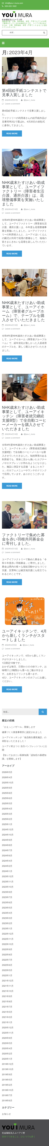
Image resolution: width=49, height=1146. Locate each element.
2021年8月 (7, 1001)
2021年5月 (7, 1011)
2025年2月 (7, 819)
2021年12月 (7, 980)
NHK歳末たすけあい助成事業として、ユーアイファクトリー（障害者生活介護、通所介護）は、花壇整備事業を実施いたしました (23, 193)
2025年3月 (7, 813)
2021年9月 (7, 996)
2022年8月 (7, 954)
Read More (12, 133)
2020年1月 (7, 1058)
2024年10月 (7, 834)
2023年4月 (7, 912)
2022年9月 (7, 949)
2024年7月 (7, 850)
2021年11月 (7, 985)
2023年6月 (7, 902)
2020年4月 (7, 1048)
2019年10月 (7, 1069)
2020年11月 (7, 1032)
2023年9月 (7, 891)
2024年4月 (7, 860)
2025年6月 (7, 798)
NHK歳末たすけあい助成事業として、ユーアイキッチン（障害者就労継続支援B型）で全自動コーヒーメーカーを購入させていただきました (24, 417)
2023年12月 (7, 876)
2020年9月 (7, 1037)
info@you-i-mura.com (14, 3)
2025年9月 (7, 787)
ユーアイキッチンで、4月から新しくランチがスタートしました (24, 635)
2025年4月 (7, 808)
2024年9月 (7, 839)
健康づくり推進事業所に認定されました (22, 732)
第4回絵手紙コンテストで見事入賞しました (24, 92)
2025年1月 (7, 824)
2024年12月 (7, 829)
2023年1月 (7, 928)
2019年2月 (7, 1084)
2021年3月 (7, 1017)
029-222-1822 (10, 6)
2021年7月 (7, 1006)
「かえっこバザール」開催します (18, 726)
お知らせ (6, 1113)
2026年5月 (7, 772)
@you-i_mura (29, 100)
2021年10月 (7, 991)
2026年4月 (7, 777)
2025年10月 (7, 782)
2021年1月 (7, 1022)
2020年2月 (7, 1053)
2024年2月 (7, 865)
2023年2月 (7, 923)
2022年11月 (7, 938)
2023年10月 (7, 886)
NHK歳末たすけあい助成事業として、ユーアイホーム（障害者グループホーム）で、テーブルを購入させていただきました (23, 311)
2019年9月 (7, 1074)
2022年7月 (7, 959)
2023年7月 (7, 897)
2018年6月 (7, 1100)
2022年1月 (7, 975)
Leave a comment (12, 103)
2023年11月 (7, 881)
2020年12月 (7, 1027)
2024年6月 (7, 855)
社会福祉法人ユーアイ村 (12, 20)
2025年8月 (7, 792)
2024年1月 (7, 871)
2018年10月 (7, 1090)
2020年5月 (7, 1043)
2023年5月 (7, 907)
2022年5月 (7, 970)
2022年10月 (7, 944)
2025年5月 (7, 803)
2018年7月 (7, 1095)
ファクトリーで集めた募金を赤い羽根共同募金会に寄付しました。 (23, 539)
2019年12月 (7, 1063)
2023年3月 (7, 918)
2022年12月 (7, 933)
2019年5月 (7, 1079)
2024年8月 (7, 845)
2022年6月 (7, 964)
